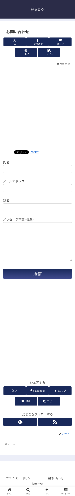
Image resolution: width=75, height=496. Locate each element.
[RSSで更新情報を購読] (55, 422)
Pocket (34, 152)
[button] (49, 52)
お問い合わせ (56, 478)
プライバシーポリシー (19, 478)
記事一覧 (37, 483)
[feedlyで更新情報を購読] (20, 422)
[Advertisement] (37, 105)
